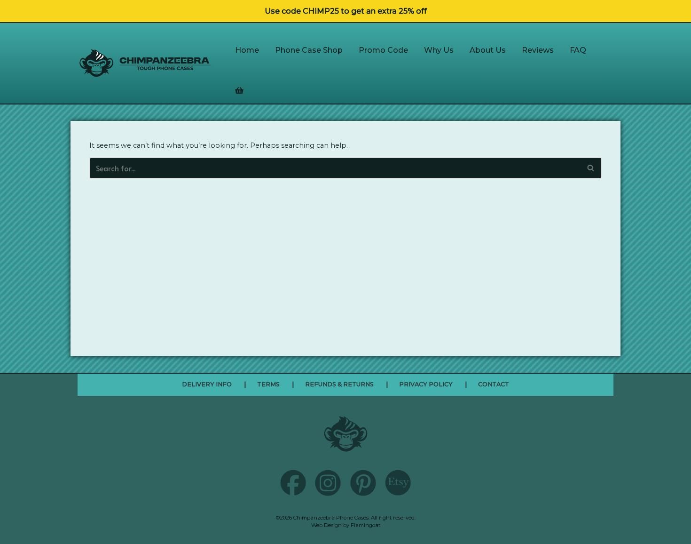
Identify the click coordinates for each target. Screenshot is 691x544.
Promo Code (383, 50)
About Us (488, 50)
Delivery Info (207, 384)
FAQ (578, 50)
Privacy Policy (426, 384)
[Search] (591, 168)
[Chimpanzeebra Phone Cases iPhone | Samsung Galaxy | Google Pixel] (145, 63)
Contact (493, 384)
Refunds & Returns (339, 384)
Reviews (538, 50)
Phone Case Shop (309, 50)
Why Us (439, 50)
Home (247, 50)
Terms (268, 384)
